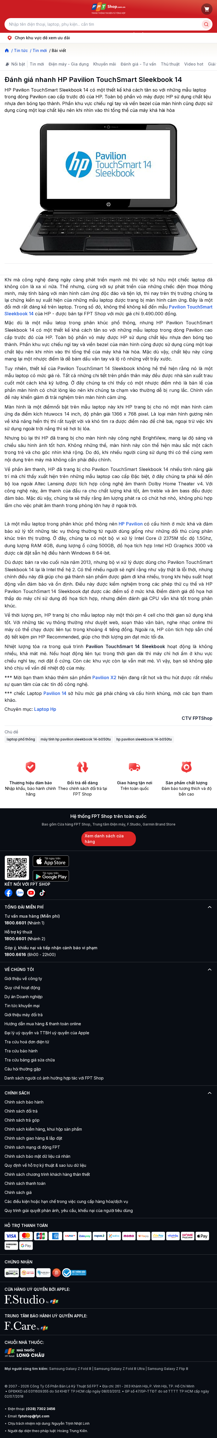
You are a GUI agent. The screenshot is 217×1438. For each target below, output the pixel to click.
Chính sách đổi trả (21, 1111)
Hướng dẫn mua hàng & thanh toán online (43, 1023)
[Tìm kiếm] (206, 24)
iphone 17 (18, 34)
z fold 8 (157, 34)
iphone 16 (75, 34)
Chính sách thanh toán (25, 1183)
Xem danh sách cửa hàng (104, 838)
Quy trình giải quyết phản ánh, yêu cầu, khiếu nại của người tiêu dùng (69, 1210)
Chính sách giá (18, 1192)
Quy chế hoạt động (22, 987)
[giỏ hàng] (206, 9)
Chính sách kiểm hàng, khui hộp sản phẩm (43, 1129)
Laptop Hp (45, 709)
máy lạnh (116, 34)
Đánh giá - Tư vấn (138, 64)
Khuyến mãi (104, 64)
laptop (36, 34)
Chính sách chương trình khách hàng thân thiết (47, 1174)
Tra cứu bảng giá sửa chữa (30, 1059)
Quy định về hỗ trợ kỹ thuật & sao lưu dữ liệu (45, 1165)
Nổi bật (18, 64)
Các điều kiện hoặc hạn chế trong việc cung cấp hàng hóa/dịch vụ (66, 1201)
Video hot (193, 64)
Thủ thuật (170, 64)
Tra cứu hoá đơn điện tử (27, 1041)
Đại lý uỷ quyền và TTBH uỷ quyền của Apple (47, 1032)
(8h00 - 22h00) (30, 954)
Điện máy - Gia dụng (69, 64)
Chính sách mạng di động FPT (32, 1147)
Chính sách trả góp (22, 1120)
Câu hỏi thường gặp (23, 1068)
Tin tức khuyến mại (22, 1005)
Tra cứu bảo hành (21, 1050)
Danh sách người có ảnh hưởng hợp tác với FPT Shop (54, 1078)
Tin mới (37, 64)
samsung (54, 34)
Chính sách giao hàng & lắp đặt (33, 1138)
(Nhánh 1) (25, 922)
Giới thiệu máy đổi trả (24, 1014)
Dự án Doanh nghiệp (24, 996)
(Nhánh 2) (25, 938)
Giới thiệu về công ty (23, 978)
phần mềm (137, 34)
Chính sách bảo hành (24, 1102)
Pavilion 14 (55, 693)
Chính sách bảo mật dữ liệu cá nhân (37, 1156)
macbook (96, 34)
